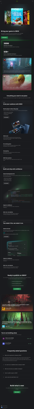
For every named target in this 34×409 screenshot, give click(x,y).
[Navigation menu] (1, 3)
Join (29, 343)
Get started (4, 37)
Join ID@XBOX (17, 288)
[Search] (1, 1)
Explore (28, 338)
